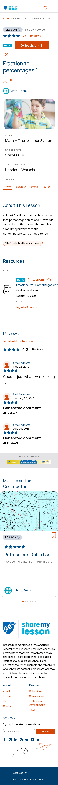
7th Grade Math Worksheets (22, 243)
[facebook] (4, 739)
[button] (23, 601)
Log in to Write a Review (16, 341)
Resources (20, 186)
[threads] (32, 739)
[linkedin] (15, 739)
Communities (36, 696)
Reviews (34, 186)
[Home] (10, 8)
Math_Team (19, 91)
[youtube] (26, 739)
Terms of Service (19, 779)
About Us (8, 691)
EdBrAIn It (33, 45)
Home (6, 18)
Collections (35, 691)
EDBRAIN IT (39, 279)
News (32, 710)
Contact (8, 706)
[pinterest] (21, 739)
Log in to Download (27, 307)
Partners (8, 696)
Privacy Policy (36, 779)
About (7, 186)
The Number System (35, 140)
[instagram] (10, 739)
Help (5, 701)
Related (46, 186)
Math (9, 140)
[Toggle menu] (52, 8)
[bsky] (38, 739)
